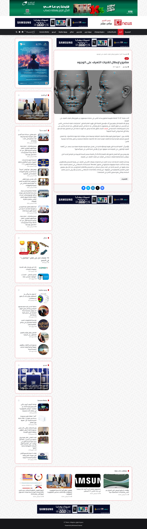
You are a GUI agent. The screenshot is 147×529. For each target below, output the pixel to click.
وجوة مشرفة (63, 32)
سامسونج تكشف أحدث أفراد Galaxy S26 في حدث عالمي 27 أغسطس (88, 490)
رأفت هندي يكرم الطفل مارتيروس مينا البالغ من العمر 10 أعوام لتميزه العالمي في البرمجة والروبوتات (27, 182)
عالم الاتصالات (111, 32)
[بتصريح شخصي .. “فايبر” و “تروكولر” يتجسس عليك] (43, 277)
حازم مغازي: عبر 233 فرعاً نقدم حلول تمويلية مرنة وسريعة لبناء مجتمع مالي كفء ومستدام (27, 137)
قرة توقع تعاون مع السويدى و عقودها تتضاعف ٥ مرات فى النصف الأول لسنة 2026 (27, 208)
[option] (33, 109)
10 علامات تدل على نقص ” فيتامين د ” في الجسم (34, 259)
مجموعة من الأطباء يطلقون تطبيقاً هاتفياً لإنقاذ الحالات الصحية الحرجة (28, 347)
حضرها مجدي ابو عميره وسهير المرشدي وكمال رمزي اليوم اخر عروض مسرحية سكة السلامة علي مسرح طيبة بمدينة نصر (27, 310)
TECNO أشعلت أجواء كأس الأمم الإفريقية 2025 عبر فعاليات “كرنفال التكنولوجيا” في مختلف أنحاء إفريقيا (27, 407)
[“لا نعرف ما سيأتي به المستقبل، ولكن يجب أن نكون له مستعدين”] (43, 298)
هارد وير (79, 32)
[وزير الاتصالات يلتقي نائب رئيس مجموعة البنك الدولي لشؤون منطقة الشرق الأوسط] (43, 431)
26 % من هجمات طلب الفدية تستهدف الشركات (28, 268)
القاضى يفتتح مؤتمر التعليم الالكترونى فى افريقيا (28, 333)
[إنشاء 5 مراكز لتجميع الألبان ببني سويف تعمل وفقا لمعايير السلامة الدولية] (43, 456)
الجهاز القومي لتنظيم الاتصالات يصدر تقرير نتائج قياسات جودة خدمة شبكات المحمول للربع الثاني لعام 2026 (34, 114)
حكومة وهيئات (99, 32)
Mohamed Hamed (77, 525)
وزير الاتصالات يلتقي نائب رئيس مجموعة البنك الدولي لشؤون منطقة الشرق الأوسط (27, 430)
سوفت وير (88, 32)
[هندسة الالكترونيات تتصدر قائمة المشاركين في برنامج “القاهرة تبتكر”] (43, 324)
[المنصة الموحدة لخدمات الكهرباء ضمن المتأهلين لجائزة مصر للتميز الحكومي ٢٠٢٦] (43, 162)
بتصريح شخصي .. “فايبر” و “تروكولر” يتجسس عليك (29, 275)
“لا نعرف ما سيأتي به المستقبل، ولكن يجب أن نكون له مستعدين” (27, 296)
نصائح (72, 32)
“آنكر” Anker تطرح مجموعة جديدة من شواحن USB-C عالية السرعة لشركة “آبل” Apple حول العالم (27, 419)
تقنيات (123, 178)
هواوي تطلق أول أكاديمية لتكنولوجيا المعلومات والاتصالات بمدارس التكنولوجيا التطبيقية (59, 492)
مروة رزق (125, 67)
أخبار (120, 32)
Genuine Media (44, 32)
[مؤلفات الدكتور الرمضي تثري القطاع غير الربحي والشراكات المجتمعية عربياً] (116, 481)
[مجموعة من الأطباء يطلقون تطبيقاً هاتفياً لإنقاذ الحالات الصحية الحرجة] (43, 349)
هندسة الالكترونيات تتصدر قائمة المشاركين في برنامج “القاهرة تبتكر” (28, 322)
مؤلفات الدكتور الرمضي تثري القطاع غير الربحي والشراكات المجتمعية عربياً (117, 491)
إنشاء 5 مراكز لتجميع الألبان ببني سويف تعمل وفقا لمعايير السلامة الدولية (28, 455)
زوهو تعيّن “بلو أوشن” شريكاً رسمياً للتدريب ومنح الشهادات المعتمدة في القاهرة (27, 171)
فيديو (54, 32)
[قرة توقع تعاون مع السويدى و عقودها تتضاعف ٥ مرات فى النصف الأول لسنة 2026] (43, 209)
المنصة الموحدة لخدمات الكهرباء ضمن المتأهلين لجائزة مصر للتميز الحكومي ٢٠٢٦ (27, 162)
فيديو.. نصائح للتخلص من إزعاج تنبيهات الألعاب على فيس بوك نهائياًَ (34, 387)
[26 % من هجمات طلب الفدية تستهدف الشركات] (43, 268)
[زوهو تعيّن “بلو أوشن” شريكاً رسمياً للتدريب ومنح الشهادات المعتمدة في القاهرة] (43, 172)
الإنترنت (106, 128)
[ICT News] (116, 22)
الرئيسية (128, 32)
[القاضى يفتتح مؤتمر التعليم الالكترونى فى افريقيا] (43, 337)
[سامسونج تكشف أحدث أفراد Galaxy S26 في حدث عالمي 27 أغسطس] (87, 480)
